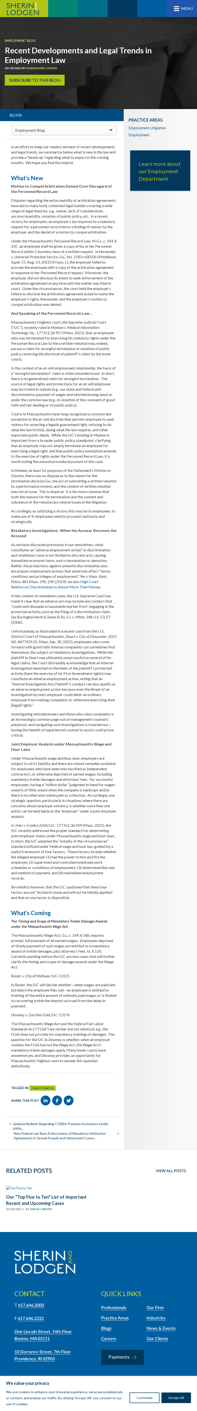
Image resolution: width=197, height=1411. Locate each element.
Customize (144, 1398)
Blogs (106, 1328)
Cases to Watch (43, 1088)
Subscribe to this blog (34, 80)
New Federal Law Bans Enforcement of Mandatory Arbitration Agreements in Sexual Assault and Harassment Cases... (60, 1135)
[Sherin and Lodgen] (44, 1263)
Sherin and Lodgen (24, 8)
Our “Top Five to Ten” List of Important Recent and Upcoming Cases (46, 1200)
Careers (108, 1339)
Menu (187, 8)
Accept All (176, 1398)
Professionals (113, 1308)
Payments (118, 1357)
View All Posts (171, 1171)
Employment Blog (20, 41)
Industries (156, 1318)
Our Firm (155, 1308)
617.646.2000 (31, 1305)
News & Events (161, 1328)
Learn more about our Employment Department (160, 171)
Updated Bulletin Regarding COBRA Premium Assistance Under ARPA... (61, 1126)
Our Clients (157, 1339)
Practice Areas (115, 1318)
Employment (139, 134)
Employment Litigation (147, 127)
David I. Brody (41, 1209)
